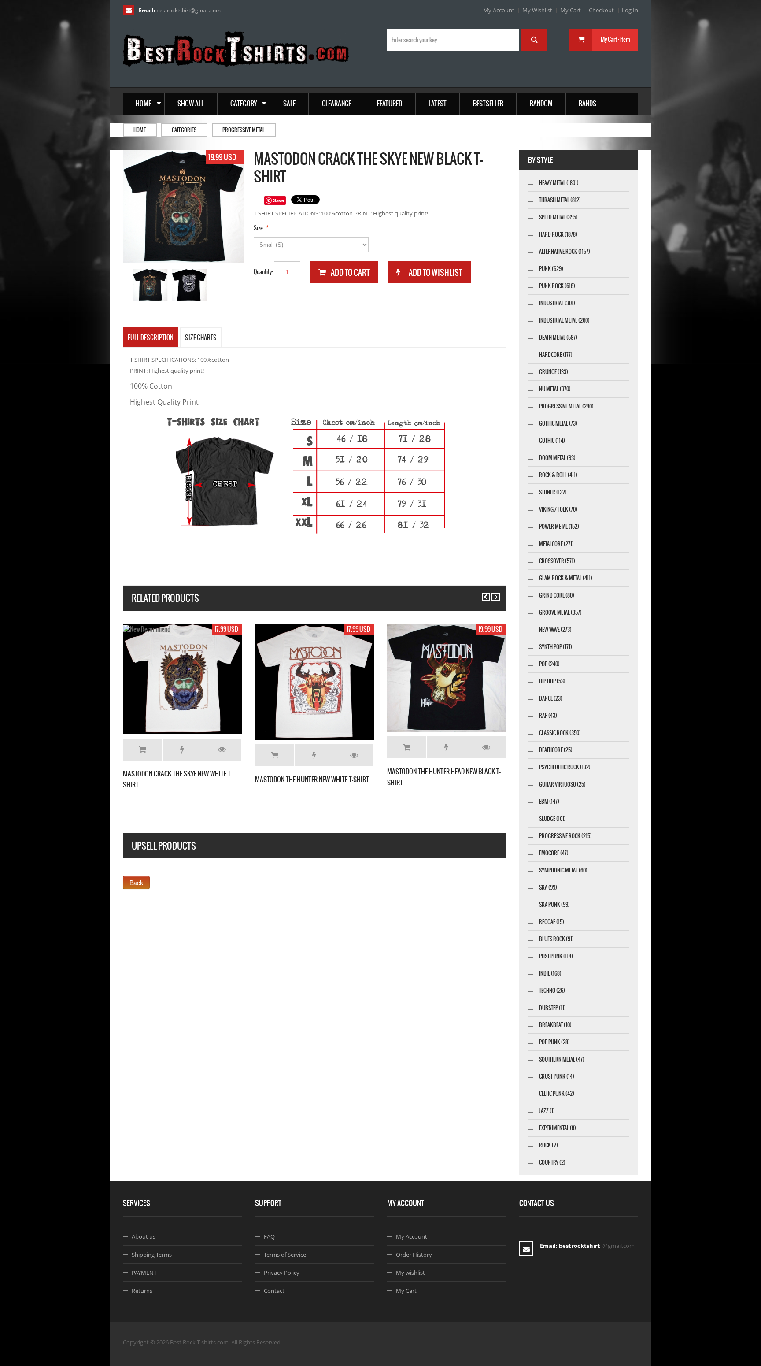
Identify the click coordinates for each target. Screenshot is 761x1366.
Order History (414, 1254)
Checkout (601, 10)
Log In (630, 10)
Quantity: (263, 271)
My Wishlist (537, 10)
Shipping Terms (152, 1254)
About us (143, 1236)
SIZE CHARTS (201, 337)
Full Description (151, 337)
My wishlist (410, 1273)
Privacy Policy (281, 1273)
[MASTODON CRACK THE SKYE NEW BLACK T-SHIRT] (150, 285)
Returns (142, 1291)
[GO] (534, 40)
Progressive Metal (243, 130)
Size (258, 228)
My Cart (570, 10)
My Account (498, 10)
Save (278, 200)
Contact (274, 1291)
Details (221, 750)
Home (139, 130)
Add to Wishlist (182, 750)
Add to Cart (142, 750)
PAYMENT (144, 1273)
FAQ (269, 1236)
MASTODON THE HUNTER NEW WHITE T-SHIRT (312, 779)
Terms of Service (285, 1254)
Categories (184, 130)
